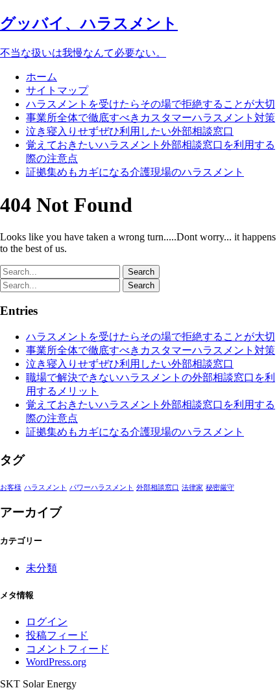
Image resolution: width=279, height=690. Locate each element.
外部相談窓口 (157, 487)
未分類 (41, 567)
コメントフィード (67, 648)
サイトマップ (57, 90)
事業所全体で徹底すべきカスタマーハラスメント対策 (150, 117)
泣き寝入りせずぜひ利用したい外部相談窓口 (130, 131)
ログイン (46, 621)
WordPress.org (56, 661)
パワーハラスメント (101, 487)
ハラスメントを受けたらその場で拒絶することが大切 (150, 103)
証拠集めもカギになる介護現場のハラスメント (135, 172)
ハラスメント (45, 487)
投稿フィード (57, 635)
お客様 (10, 487)
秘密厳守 (220, 487)
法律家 (192, 487)
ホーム (41, 76)
